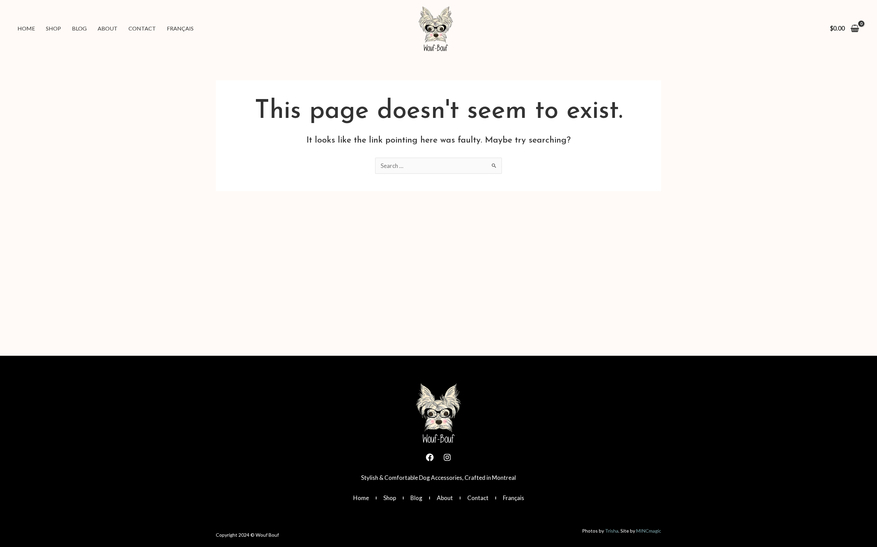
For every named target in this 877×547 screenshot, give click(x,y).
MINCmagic (648, 531)
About (445, 497)
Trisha (611, 531)
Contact (478, 497)
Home (361, 497)
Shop (389, 497)
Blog (416, 497)
